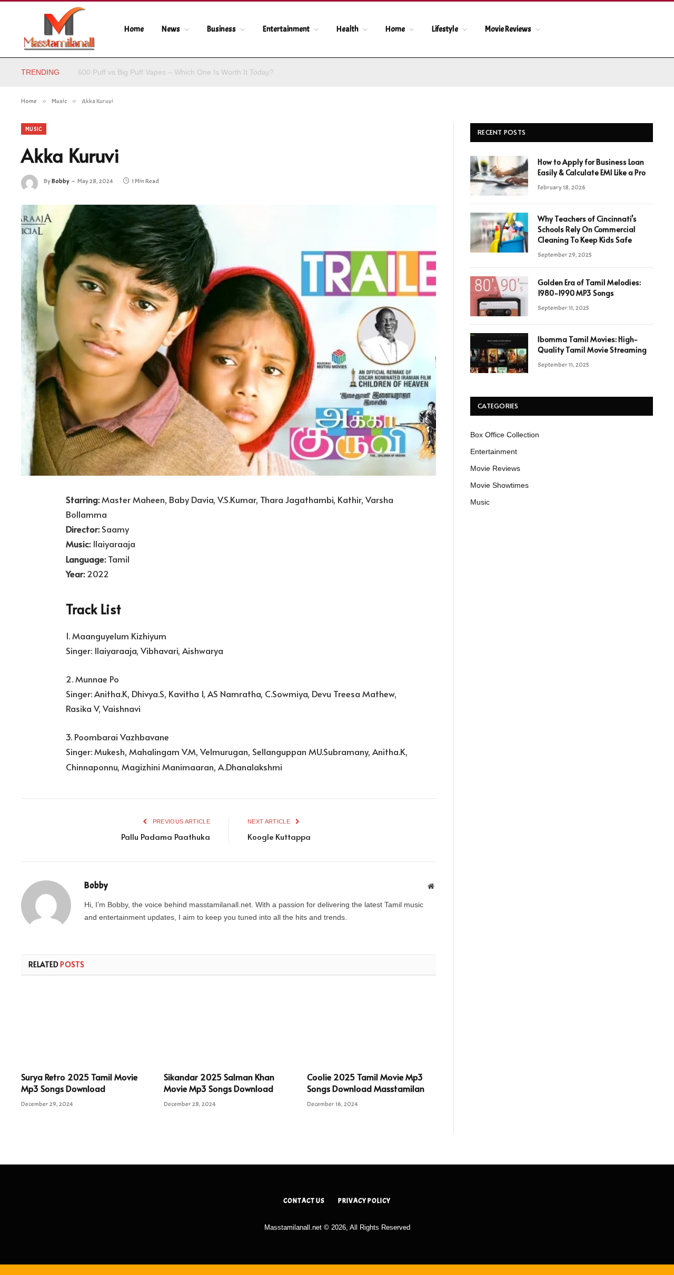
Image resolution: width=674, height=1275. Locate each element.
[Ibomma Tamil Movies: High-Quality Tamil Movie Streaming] (499, 353)
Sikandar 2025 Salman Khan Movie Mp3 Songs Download (219, 1082)
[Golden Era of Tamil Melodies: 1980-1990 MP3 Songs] (499, 296)
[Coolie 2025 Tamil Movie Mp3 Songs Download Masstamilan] (371, 1026)
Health (347, 29)
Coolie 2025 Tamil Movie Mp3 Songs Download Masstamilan (365, 1082)
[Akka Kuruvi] (228, 340)
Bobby (61, 181)
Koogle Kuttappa (279, 836)
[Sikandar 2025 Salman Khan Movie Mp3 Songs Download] (228, 1026)
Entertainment (286, 29)
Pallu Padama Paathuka (165, 836)
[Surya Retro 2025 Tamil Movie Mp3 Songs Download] (85, 1026)
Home (134, 29)
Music (33, 129)
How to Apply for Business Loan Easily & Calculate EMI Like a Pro (187, 72)
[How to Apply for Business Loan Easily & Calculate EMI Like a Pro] (499, 176)
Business (221, 29)
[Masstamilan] (59, 29)
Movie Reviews (508, 29)
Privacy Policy (364, 1201)
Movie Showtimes (499, 485)
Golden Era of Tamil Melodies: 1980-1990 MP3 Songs (589, 287)
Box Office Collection (504, 434)
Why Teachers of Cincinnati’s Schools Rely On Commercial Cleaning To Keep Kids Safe (587, 229)
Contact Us (304, 1201)
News (171, 29)
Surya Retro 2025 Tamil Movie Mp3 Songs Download (79, 1082)
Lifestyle (445, 29)
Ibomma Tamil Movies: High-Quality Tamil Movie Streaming (592, 344)
